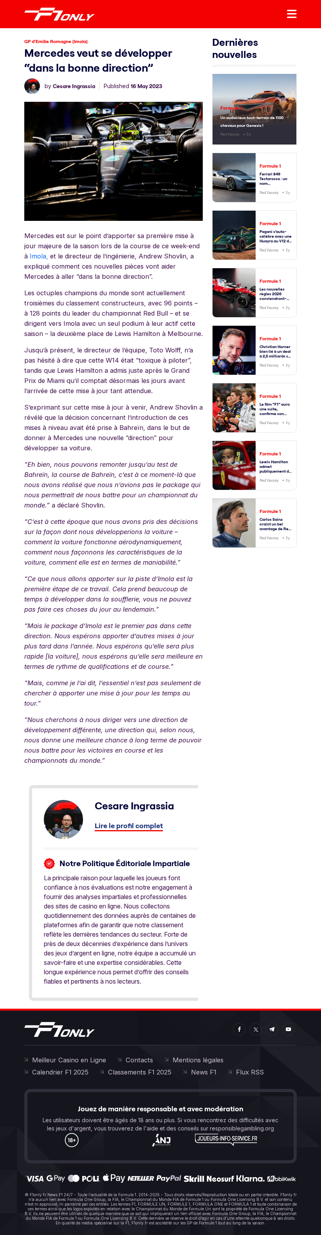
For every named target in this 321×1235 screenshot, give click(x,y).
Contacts (139, 1060)
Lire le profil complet (129, 825)
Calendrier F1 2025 (60, 1072)
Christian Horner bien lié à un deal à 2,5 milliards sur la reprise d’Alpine (276, 356)
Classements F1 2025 (139, 1072)
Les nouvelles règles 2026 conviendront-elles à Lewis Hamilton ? (273, 299)
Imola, (39, 256)
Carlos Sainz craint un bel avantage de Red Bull (275, 526)
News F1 (203, 1072)
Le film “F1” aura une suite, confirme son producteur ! (275, 411)
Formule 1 (231, 108)
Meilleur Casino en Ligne (69, 1060)
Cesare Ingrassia (74, 86)
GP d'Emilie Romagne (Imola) (56, 41)
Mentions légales (198, 1060)
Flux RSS (250, 1072)
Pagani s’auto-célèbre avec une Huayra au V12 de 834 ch (276, 238)
